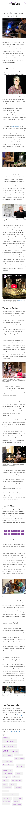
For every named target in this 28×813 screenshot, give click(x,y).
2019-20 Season (7, 755)
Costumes (18, 773)
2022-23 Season (18, 755)
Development (6, 777)
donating (19, 715)
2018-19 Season (10, 751)
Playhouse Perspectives (7, 787)
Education (5, 780)
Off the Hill (12, 784)
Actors (20, 765)
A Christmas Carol (7, 761)
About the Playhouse (8, 765)
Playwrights (18, 787)
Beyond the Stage (7, 770)
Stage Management (6, 801)
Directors (16, 777)
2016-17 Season (9, 741)
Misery (14, 644)
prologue (5, 791)
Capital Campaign (7, 773)
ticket (12, 126)
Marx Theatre (16, 781)
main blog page (15, 731)
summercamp (16, 801)
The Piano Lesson (6, 804)
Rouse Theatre (6, 798)
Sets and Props (17, 798)
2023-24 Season (19, 758)
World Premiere (17, 804)
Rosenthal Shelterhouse (10, 795)
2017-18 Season (9, 746)
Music (4, 784)
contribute (17, 126)
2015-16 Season (5, 737)
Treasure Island (4, 218)
